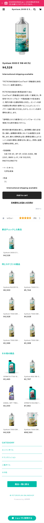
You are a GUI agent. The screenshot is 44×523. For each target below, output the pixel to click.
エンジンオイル (8, 450)
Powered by (19, 499)
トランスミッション (9, 457)
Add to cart (22, 195)
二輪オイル (6, 465)
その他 (4, 472)
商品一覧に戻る (22, 484)
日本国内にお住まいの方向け (22, 203)
